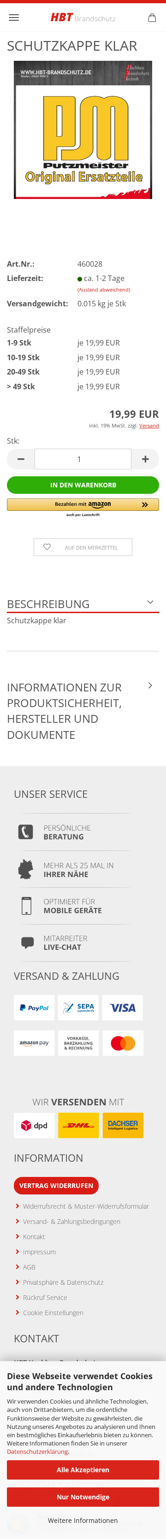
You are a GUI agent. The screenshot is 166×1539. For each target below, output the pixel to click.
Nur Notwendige (83, 1496)
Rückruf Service (45, 1297)
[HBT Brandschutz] (83, 17)
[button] (21, 459)
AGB (29, 1267)
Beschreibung (48, 603)
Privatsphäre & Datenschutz (63, 1282)
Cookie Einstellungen (53, 1312)
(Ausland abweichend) (103, 289)
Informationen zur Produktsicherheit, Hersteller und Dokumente (64, 710)
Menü (14, 17)
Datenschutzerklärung (37, 1451)
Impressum (39, 1251)
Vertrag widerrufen (56, 1185)
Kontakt (34, 1236)
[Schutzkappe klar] (83, 129)
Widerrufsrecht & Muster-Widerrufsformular (86, 1206)
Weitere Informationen (83, 1520)
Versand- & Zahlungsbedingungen (71, 1221)
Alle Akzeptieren (83, 1469)
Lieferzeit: (25, 278)
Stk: (13, 441)
